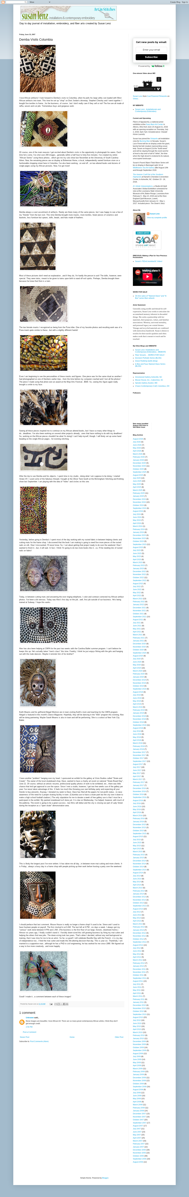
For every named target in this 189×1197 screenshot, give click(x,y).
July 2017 (137, 767)
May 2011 (137, 990)
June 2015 (137, 843)
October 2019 (138, 686)
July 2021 (137, 623)
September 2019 (139, 689)
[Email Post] (51, 1004)
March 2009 (137, 1069)
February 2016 (139, 818)
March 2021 (137, 635)
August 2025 (138, 475)
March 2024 (137, 526)
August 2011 (138, 981)
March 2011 (137, 996)
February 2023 (139, 565)
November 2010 (139, 1008)
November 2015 (139, 827)
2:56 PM (29, 1027)
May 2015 (137, 846)
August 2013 (138, 909)
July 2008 (137, 1093)
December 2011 (139, 969)
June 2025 (137, 481)
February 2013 (139, 927)
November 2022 (139, 574)
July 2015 (137, 840)
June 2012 (137, 951)
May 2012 (137, 954)
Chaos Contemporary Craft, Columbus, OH (152, 386)
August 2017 (138, 764)
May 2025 (137, 484)
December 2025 (139, 463)
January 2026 (138, 460)
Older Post (119, 1037)
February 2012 (139, 963)
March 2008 (137, 1105)
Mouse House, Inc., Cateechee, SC (149, 380)
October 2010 (138, 1011)
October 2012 (138, 939)
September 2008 (139, 1087)
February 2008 (139, 1108)
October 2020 (138, 650)
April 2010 (137, 1029)
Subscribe (151, 57)
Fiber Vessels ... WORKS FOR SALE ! (150, 355)
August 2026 (138, 439)
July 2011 (137, 984)
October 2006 (138, 1156)
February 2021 (139, 638)
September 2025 (139, 472)
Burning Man (145, 141)
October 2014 (138, 867)
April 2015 (137, 849)
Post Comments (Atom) (39, 1041)
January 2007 (138, 1147)
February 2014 (139, 891)
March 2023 (137, 562)
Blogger (105, 1178)
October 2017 (138, 758)
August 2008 (138, 1090)
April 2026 (137, 451)
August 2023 (138, 547)
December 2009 (139, 1041)
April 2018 (137, 740)
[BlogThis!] (58, 1004)
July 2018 (137, 731)
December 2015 (139, 825)
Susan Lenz (137, 96)
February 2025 (139, 493)
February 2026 (139, 457)
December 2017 (139, 752)
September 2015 (139, 834)
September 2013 (139, 906)
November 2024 (139, 502)
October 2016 (138, 794)
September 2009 (139, 1050)
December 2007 (139, 1114)
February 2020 (139, 674)
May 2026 (137, 448)
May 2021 (137, 629)
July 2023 (137, 550)
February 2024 (139, 529)
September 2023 (139, 544)
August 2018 (138, 728)
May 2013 (137, 918)
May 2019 (137, 701)
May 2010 (137, 1026)
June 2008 (137, 1096)
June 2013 (137, 915)
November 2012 (139, 936)
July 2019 (137, 695)
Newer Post (24, 1037)
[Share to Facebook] (64, 1004)
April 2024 (137, 523)
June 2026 (137, 445)
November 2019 (139, 683)
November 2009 (139, 1044)
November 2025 (139, 466)
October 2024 (138, 505)
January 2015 (138, 858)
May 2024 (137, 520)
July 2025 (137, 478)
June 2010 (137, 1023)
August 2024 (138, 511)
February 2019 (139, 710)
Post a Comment (29, 1032)
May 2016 (137, 809)
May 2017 (137, 773)
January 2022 (138, 605)
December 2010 (139, 1005)
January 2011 (138, 1002)
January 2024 (138, 532)
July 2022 (137, 586)
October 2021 (138, 614)
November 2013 (139, 900)
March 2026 (137, 454)
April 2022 (137, 596)
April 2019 (137, 704)
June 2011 (137, 987)
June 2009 (137, 1059)
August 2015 (138, 836)
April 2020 (137, 668)
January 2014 (138, 894)
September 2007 (139, 1123)
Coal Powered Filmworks (157, 96)
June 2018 (137, 734)
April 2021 (137, 632)
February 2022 (139, 602)
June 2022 (137, 589)
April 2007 (137, 1138)
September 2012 (139, 942)
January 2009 (138, 1074)
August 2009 (138, 1054)
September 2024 (139, 508)
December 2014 (139, 861)
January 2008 (138, 1111)
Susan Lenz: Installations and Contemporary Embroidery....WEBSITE (150, 351)
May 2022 (137, 593)
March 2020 (137, 671)
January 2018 (138, 749)
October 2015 (138, 831)
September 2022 (139, 580)
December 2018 (139, 716)
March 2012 (137, 960)
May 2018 (137, 737)
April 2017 (137, 776)
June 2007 (137, 1132)
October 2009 (138, 1047)
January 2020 (138, 677)
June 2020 (137, 662)
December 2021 (139, 608)
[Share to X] (61, 1004)
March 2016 (137, 815)
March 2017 (137, 779)
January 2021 (138, 641)
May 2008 (137, 1099)
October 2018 (138, 722)
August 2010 (138, 1017)
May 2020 (137, 665)
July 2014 (137, 876)
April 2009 (137, 1065)
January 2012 (138, 966)
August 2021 (138, 620)
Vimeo (135, 99)
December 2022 (139, 571)
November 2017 (139, 755)
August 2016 (138, 800)
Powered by (144, 66)
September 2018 (139, 725)
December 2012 (139, 933)
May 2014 (137, 882)
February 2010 (139, 1035)
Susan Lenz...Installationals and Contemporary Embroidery (148, 110)
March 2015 (137, 852)
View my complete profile (157, 218)
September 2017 (139, 761)
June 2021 (137, 626)
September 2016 (139, 797)
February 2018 (139, 746)
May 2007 (137, 1135)
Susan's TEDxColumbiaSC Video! (148, 261)
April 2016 (137, 812)
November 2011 (139, 972)
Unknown (30, 1018)
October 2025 (138, 469)
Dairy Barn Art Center (154, 124)
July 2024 (137, 514)
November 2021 (139, 611)
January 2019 (138, 713)
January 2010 (138, 1038)
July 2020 (137, 659)
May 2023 (137, 556)
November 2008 (139, 1081)
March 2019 (137, 707)
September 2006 (139, 1159)
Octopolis (154, 139)
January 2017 (138, 785)
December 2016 (139, 788)
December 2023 (139, 535)
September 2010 (139, 1014)
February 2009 (139, 1072)
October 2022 (138, 577)
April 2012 (137, 957)
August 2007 (138, 1126)
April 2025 (137, 487)
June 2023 (137, 553)
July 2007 (137, 1129)
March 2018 (137, 743)
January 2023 (138, 568)
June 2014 (137, 879)
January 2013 (138, 930)
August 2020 (138, 656)
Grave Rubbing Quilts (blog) (146, 361)
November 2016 (139, 791)
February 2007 (139, 1144)
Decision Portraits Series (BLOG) (148, 358)
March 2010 (137, 1032)
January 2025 (138, 496)
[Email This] (55, 1004)
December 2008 (139, 1078)
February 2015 (139, 855)
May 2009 (137, 1063)
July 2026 (137, 442)
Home (72, 1037)
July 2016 (137, 803)
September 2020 (139, 653)
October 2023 (138, 541)
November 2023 (139, 538)
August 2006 (138, 1162)
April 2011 (137, 993)
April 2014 (137, 885)
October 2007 (138, 1120)
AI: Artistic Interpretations (143, 186)
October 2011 (138, 975)
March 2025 (137, 490)
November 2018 (139, 719)
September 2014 (139, 870)
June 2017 (137, 770)
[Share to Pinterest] (67, 1004)
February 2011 (139, 999)
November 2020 (139, 647)
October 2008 (138, 1084)
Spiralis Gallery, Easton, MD (146, 383)
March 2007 (137, 1141)
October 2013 (138, 903)
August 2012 (138, 945)
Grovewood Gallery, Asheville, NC (148, 377)
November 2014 (139, 864)
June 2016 (137, 806)
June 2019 (137, 698)
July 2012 (137, 948)
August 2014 (138, 873)
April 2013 (137, 921)
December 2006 (139, 1150)
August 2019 (138, 692)
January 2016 (138, 822)
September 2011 (139, 978)
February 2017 (139, 782)
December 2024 (139, 499)
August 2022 (138, 584)
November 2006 (139, 1153)
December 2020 (139, 644)
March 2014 (137, 888)
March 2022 (137, 599)
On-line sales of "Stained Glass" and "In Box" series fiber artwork (151, 297)
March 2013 (137, 924)
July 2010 (137, 1020)
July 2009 (137, 1056)
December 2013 (139, 897)
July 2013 (137, 912)
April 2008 (137, 1102)
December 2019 (139, 680)
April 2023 (137, 559)
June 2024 (137, 517)
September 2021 (139, 617)
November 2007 (139, 1117)
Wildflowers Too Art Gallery (143, 168)
